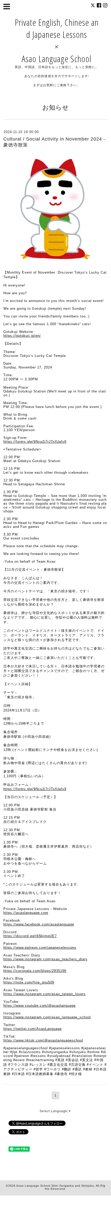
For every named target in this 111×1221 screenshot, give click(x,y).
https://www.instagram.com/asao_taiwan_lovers (44, 994)
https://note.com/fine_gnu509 (28, 982)
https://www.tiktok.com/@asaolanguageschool (43, 1040)
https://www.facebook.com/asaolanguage (38, 924)
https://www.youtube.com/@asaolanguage (39, 1005)
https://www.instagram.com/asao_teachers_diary (45, 959)
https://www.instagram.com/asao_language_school (47, 1017)
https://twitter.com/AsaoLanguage (32, 1029)
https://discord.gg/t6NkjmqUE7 (30, 936)
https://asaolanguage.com (25, 913)
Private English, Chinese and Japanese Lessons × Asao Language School (57, 40)
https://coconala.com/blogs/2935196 (34, 971)
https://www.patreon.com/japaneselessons (39, 947)
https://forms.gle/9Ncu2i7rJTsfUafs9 (34, 442)
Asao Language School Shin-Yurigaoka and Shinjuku (55, 1185)
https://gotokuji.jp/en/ (22, 336)
